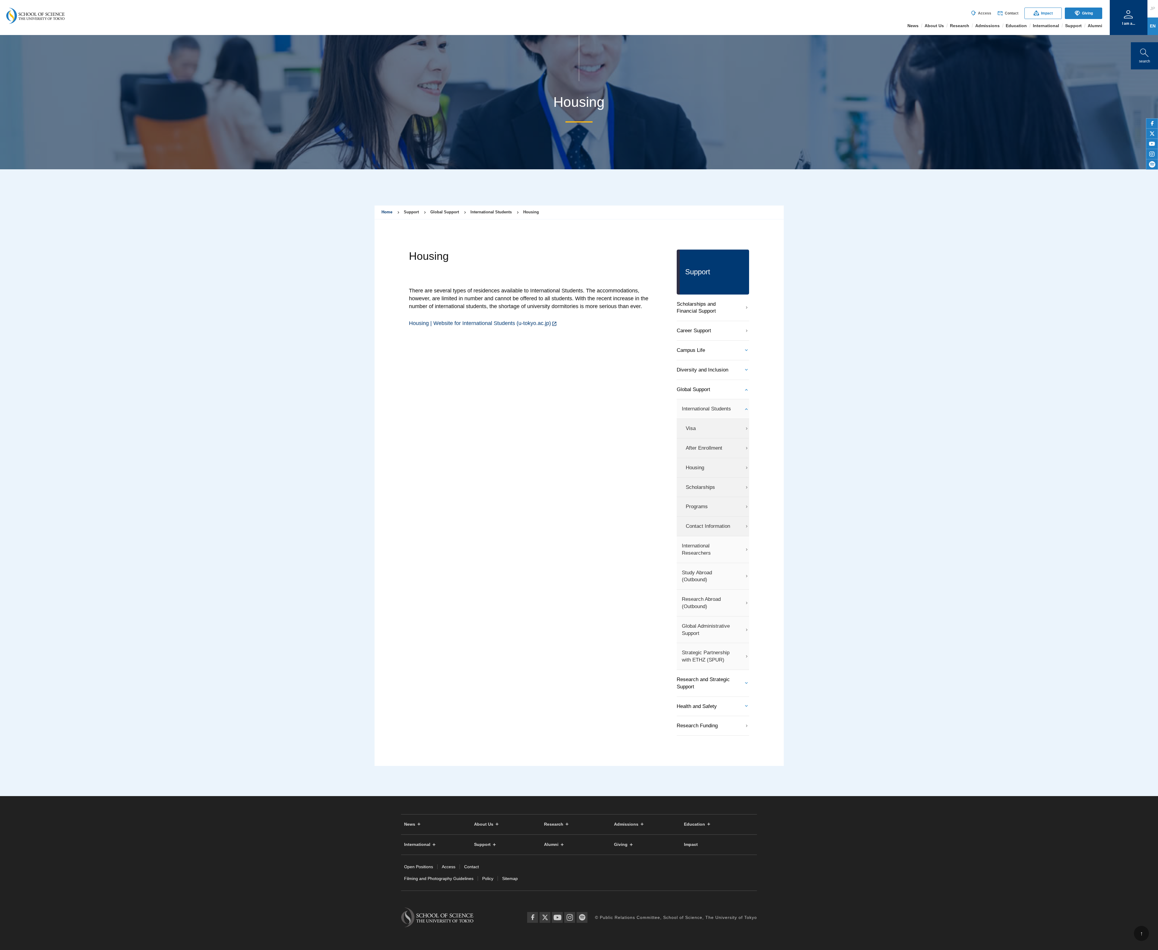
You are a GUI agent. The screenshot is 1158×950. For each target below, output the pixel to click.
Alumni (551, 844)
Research (553, 824)
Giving (1083, 13)
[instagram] (1152, 154)
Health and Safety (697, 706)
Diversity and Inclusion (702, 370)
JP (1152, 8)
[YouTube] (557, 917)
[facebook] (1152, 123)
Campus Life (691, 350)
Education (694, 824)
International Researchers (696, 549)
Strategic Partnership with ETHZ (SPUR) (705, 656)
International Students (706, 409)
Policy (487, 878)
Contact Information (708, 526)
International (417, 844)
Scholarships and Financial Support (696, 307)
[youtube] (1152, 144)
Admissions (626, 824)
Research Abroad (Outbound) (701, 602)
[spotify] (1152, 164)
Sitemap (510, 878)
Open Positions (418, 866)
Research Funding (697, 725)
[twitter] (1152, 134)
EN (1153, 26)
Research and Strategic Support (703, 683)
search (1144, 54)
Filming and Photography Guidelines (438, 878)
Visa (691, 428)
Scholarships (700, 487)
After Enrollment (704, 448)
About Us (483, 824)
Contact (1007, 13)
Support (482, 844)
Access (980, 13)
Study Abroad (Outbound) (697, 576)
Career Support (694, 330)
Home (386, 212)
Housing (695, 467)
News (409, 824)
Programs (697, 506)
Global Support (693, 389)
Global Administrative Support (706, 629)
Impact (1043, 13)
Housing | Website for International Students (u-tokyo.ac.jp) (480, 323)
